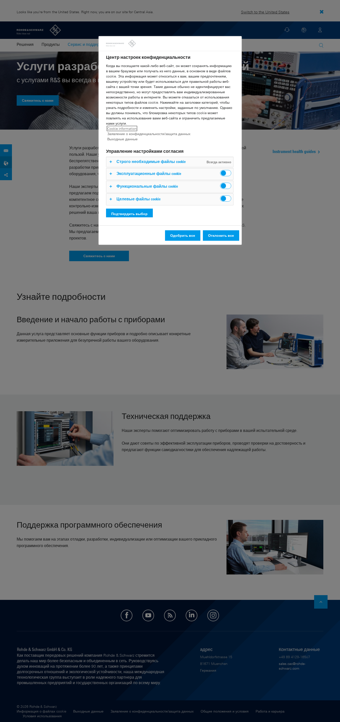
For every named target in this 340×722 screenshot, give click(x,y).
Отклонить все (221, 235)
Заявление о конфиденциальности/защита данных (148, 134)
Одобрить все (182, 235)
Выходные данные (122, 139)
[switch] (225, 173)
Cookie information (122, 128)
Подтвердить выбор (129, 214)
